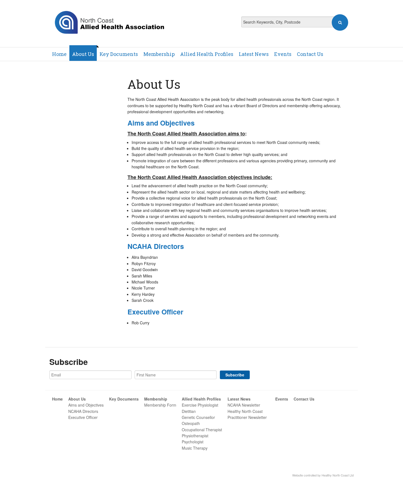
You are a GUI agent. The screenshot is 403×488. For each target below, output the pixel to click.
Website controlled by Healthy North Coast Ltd (323, 475)
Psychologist (192, 441)
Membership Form (160, 405)
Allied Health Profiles (206, 54)
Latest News (254, 54)
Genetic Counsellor (198, 417)
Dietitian (189, 411)
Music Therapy (195, 448)
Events (282, 54)
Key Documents (119, 54)
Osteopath (191, 423)
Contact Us (310, 54)
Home (59, 54)
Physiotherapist (195, 435)
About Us (83, 54)
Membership (159, 54)
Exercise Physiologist (200, 405)
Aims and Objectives (86, 405)
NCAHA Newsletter (244, 405)
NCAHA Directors (155, 246)
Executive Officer (83, 417)
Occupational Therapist (202, 429)
